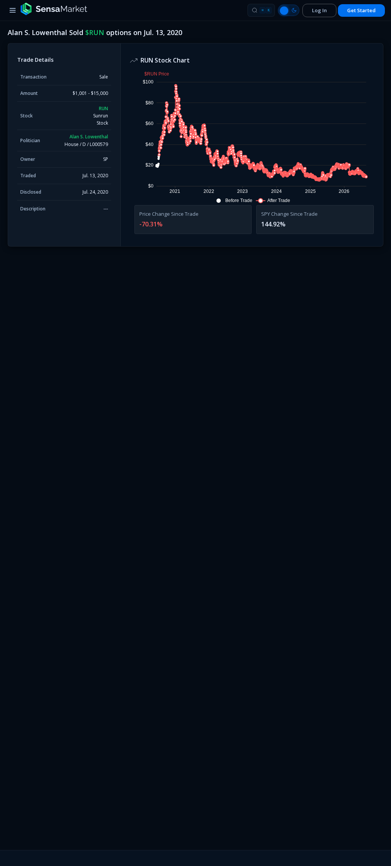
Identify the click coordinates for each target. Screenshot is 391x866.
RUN (103, 108)
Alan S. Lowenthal (88, 136)
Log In (319, 10)
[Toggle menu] (12, 10)
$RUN (94, 32)
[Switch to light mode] (288, 10)
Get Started (361, 10)
